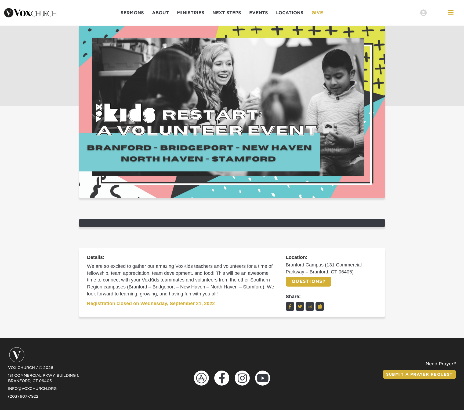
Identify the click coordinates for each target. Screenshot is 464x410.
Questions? (308, 281)
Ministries (190, 12)
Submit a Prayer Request (419, 374)
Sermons (132, 12)
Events (258, 12)
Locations (289, 12)
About (160, 12)
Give (317, 12)
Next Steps (226, 12)
